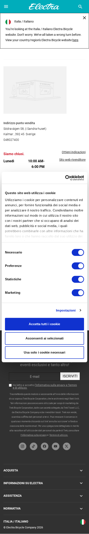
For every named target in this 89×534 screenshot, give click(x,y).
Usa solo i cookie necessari (44, 352)
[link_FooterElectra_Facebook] (44, 446)
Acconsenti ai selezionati (44, 338)
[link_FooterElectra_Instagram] (22, 446)
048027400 (11, 139)
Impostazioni (66, 310)
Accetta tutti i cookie (44, 324)
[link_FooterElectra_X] (66, 446)
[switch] (78, 265)
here (75, 40)
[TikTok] (33, 446)
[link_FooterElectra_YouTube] (55, 446)
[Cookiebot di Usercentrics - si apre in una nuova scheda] (65, 178)
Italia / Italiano (15, 521)
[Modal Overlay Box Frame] (44, 385)
